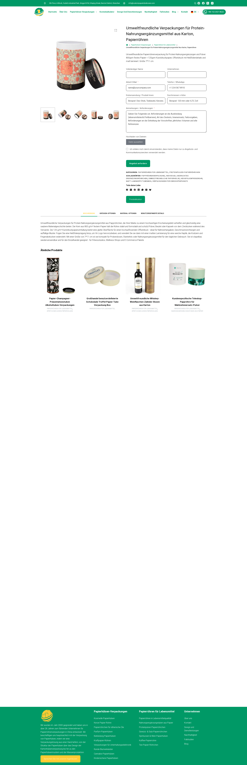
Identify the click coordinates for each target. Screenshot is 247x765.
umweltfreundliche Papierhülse (164, 178)
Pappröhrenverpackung (153, 176)
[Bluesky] (150, 190)
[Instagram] (212, 3)
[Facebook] (203, 3)
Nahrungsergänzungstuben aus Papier (187, 311)
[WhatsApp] (142, 190)
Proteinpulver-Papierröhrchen (184, 172)
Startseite (52, 12)
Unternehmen (173, 69)
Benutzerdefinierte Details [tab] (152, 213)
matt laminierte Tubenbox (138, 181)
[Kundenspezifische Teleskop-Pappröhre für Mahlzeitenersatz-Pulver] (187, 275)
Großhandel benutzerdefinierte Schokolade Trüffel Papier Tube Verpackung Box (102, 301)
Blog (174, 12)
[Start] (127, 45)
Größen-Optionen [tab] (108, 213)
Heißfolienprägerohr (191, 178)
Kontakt (184, 12)
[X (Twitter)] (207, 3)
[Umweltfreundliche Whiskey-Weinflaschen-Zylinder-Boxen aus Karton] (145, 275)
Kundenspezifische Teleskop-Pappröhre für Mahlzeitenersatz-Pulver (187, 301)
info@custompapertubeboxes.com (142, 3)
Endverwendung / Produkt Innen (140, 95)
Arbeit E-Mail (131, 82)
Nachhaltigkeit (151, 12)
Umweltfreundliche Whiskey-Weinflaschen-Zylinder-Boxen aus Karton (145, 301)
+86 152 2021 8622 (216, 12)
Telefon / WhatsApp (175, 82)
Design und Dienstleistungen (129, 12)
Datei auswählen (136, 142)
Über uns (63, 12)
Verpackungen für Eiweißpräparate (170, 181)
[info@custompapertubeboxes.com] (124, 3)
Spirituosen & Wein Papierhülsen (60, 311)
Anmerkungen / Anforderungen (139, 108)
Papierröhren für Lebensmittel (153, 172)
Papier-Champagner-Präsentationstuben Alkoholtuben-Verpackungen (59, 301)
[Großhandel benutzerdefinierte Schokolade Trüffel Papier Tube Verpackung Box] (102, 275)
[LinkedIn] (139, 190)
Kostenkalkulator (107, 12)
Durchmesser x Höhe (176, 95)
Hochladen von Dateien (136, 137)
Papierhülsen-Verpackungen (82, 12)
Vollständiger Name (134, 69)
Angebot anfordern (138, 163)
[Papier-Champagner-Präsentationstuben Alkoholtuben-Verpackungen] (60, 275)
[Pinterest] (198, 3)
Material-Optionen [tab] (128, 213)
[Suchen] (195, 3)
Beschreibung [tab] (89, 213)
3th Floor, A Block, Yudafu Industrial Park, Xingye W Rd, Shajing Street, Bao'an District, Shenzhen (84, 3)
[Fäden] (146, 190)
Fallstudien (164, 12)
